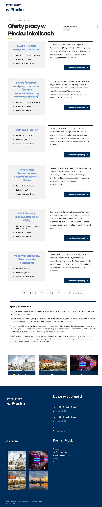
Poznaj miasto (58, 462)
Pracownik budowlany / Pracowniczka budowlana (26, 259)
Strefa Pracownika (60, 452)
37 (70, 293)
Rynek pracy (57, 449)
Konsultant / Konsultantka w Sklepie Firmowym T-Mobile (26, 175)
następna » (78, 293)
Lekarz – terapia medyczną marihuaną (26, 47)
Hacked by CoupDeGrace (64, 407)
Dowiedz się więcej (76, 67)
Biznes (55, 458)
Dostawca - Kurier (27, 130)
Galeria (55, 465)
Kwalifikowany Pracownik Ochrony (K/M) (26, 217)
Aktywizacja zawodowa (61, 455)
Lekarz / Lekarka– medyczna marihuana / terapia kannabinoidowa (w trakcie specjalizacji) (26, 89)
